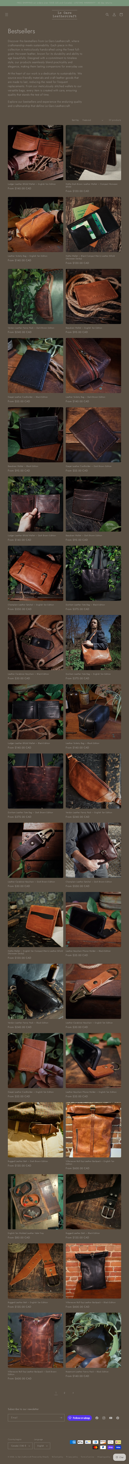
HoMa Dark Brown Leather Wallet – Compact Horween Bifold (92, 185)
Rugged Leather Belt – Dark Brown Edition (28, 1161)
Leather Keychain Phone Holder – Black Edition (88, 951)
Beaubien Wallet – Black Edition (23, 466)
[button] (6, 14)
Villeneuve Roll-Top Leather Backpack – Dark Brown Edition (32, 1373)
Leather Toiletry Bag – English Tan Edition (27, 256)
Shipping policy (103, 1457)
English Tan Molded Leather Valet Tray (26, 1233)
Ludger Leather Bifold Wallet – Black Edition (29, 743)
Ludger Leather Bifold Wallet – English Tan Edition (32, 184)
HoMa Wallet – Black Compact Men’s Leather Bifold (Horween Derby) (90, 257)
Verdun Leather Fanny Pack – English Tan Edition (89, 812)
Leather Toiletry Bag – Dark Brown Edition (85, 397)
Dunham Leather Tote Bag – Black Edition (85, 605)
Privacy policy (72, 1457)
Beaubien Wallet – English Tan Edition (84, 328)
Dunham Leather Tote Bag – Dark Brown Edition (30, 812)
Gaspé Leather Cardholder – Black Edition (28, 397)
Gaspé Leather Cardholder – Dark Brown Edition (89, 466)
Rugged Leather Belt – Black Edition (83, 1233)
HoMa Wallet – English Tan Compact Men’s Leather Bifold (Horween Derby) (35, 952)
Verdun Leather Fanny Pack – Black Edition (28, 1023)
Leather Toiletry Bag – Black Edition (82, 743)
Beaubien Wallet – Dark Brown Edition (84, 535)
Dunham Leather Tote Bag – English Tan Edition (88, 674)
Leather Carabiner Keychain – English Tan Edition (89, 1023)
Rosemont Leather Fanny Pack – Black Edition (87, 1371)
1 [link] (56, 1393)
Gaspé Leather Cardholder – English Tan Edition (31, 1092)
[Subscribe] (60, 1417)
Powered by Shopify (40, 1457)
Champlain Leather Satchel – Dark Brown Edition (89, 882)
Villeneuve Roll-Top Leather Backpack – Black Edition (91, 1302)
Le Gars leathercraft (23, 1457)
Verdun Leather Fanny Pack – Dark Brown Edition (31, 328)
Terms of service (87, 1457)
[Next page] (73, 1392)
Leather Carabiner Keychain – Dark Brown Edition (31, 882)
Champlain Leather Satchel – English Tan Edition (31, 605)
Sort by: (75, 120)
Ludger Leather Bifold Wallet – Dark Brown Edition (32, 535)
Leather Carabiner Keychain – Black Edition (28, 674)
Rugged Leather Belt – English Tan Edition (28, 1302)
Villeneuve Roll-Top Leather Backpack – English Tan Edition (90, 1162)
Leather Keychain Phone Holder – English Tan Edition (91, 1092)
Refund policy (57, 1457)
